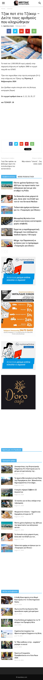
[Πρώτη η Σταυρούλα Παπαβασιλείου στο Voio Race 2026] (7, 656)
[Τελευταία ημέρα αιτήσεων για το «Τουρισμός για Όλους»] (7, 210)
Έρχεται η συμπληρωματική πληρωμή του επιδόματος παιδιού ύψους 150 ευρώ (26, 232)
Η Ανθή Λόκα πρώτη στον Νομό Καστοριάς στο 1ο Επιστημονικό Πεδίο (27, 599)
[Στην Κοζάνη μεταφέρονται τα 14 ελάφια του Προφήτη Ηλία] (7, 623)
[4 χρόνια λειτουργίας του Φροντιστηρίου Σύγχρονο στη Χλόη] (7, 634)
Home (3, 9)
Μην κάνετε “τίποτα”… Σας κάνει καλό (32, 162)
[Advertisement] (21, 121)
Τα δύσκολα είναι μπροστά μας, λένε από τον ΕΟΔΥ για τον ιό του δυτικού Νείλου (26, 199)
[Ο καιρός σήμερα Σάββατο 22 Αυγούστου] (7, 492)
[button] (40, 3)
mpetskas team (8, 26)
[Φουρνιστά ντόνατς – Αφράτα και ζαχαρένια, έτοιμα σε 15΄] (7, 515)
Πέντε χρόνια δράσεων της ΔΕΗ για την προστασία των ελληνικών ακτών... (28, 525)
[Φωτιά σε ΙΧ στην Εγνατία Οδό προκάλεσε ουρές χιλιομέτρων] (7, 612)
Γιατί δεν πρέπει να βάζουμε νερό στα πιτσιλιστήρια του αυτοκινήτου (8, 165)
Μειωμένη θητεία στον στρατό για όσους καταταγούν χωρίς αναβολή (27, 221)
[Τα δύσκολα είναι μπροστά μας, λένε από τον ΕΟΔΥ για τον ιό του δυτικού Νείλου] (7, 199)
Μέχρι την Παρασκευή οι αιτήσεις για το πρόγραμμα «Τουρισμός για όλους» (26, 243)
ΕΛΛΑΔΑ (9, 9)
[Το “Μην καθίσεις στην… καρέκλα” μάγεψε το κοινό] (7, 645)
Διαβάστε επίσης (9, 177)
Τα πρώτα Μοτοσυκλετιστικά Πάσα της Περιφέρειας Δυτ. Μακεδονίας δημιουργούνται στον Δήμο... (28, 480)
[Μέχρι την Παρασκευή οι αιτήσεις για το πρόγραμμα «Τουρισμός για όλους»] (7, 243)
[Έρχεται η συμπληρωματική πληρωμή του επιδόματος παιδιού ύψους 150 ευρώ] (7, 232)
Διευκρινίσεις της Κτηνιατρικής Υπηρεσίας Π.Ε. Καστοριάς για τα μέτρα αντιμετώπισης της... (27, 469)
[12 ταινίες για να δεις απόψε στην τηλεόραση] (7, 504)
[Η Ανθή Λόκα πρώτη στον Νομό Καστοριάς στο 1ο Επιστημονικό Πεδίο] (7, 600)
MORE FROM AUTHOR (26, 177)
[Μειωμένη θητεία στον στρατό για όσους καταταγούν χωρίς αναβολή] (7, 221)
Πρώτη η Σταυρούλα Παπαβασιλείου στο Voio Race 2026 (26, 655)
